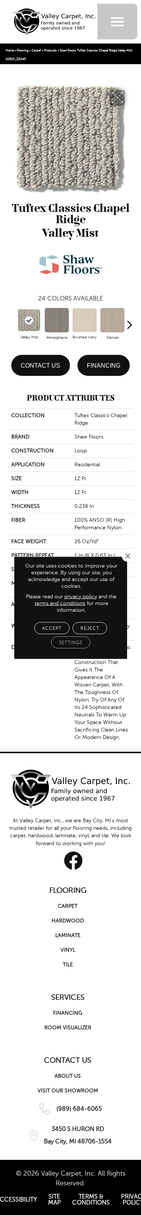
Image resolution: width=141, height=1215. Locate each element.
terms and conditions (60, 603)
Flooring (23, 50)
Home (10, 50)
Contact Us (40, 365)
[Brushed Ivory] (85, 320)
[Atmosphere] (57, 320)
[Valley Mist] (29, 320)
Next (129, 320)
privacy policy (80, 596)
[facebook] (73, 860)
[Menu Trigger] (117, 21)
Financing (103, 365)
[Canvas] (112, 320)
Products (50, 50)
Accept (52, 628)
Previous (11, 320)
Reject (89, 628)
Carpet (36, 50)
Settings (70, 642)
